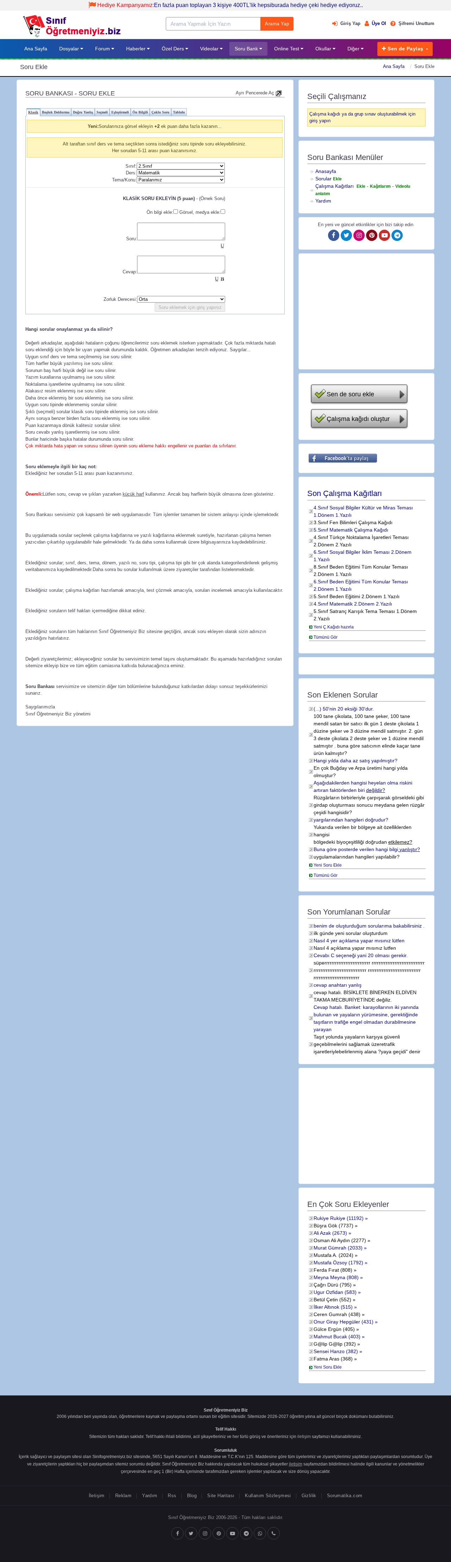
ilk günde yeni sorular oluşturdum (351, 933)
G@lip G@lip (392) (335, 1344)
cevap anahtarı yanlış (338, 985)
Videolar (210, 48)
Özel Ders (173, 48)
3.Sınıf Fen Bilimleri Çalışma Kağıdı (353, 522)
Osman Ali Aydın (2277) (340, 1240)
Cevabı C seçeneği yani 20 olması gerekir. (361, 955)
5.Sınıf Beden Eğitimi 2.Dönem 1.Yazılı (357, 596)
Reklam (123, 1495)
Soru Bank (247, 48)
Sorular (323, 178)
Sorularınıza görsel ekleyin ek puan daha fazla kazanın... (160, 126)
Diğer (354, 48)
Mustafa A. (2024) (333, 1255)
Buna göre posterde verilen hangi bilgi (367, 849)
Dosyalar (69, 48)
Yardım (323, 201)
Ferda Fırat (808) (333, 1270)
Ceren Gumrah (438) (337, 1314)
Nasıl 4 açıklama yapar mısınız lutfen (355, 948)
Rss (172, 1495)
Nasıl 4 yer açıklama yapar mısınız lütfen (359, 940)
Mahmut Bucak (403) (337, 1336)
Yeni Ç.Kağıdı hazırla (334, 627)
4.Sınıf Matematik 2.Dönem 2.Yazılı (353, 604)
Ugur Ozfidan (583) (335, 1292)
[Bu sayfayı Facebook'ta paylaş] (342, 458)
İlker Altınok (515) (333, 1307)
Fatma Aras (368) (333, 1359)
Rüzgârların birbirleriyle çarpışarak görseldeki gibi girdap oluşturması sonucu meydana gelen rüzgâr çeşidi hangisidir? (369, 805)
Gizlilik (309, 1495)
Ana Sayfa (35, 48)
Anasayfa (325, 171)
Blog (192, 1495)
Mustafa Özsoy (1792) (338, 1262)
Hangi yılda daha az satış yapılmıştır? (355, 760)
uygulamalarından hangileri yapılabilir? (357, 857)
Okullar (324, 48)
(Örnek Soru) (212, 198)
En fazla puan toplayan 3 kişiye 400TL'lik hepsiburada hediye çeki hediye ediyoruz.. (230, 5)
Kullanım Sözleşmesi (268, 1495)
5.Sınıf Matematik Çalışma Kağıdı (351, 530)
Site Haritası (220, 1495)
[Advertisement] (366, 311)
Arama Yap (277, 23)
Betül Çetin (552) (332, 1299)
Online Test (287, 48)
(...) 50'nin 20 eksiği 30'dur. (344, 709)
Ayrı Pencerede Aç (256, 92)
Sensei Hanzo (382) (336, 1351)
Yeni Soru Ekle (328, 865)
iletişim (304, 1436)
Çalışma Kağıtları (334, 186)
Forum (103, 48)
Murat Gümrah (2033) (338, 1248)
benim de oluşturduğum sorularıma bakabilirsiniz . (369, 926)
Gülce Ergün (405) (334, 1329)
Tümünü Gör (326, 637)
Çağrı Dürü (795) (333, 1285)
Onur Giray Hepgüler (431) (343, 1322)
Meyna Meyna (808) (336, 1277)
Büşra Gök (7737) (333, 1225)
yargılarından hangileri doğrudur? (351, 820)
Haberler (136, 48)
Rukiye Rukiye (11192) (339, 1218)
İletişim (97, 1495)
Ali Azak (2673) (330, 1233)
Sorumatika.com (344, 1495)
